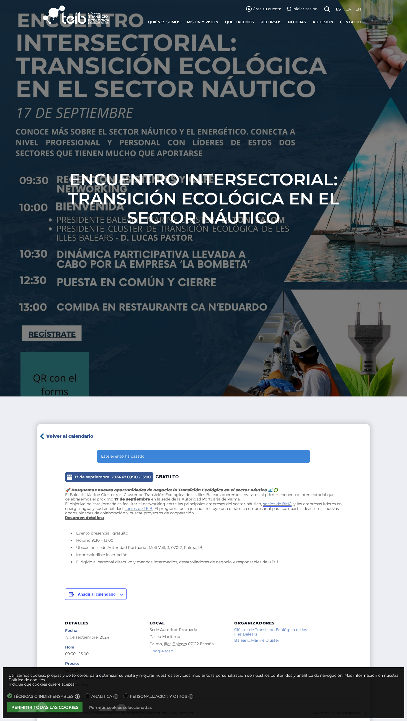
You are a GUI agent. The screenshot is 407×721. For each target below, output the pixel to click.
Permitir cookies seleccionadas (120, 707)
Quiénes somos (164, 22)
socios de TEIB (139, 508)
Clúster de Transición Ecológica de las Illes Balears (270, 632)
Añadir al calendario (97, 594)
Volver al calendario (69, 436)
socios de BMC (277, 503)
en (358, 9)
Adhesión (323, 22)
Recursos (271, 22)
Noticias (297, 22)
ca (348, 9)
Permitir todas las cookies (44, 707)
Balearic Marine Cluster (256, 640)
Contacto (350, 22)
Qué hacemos (239, 22)
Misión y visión (202, 22)
